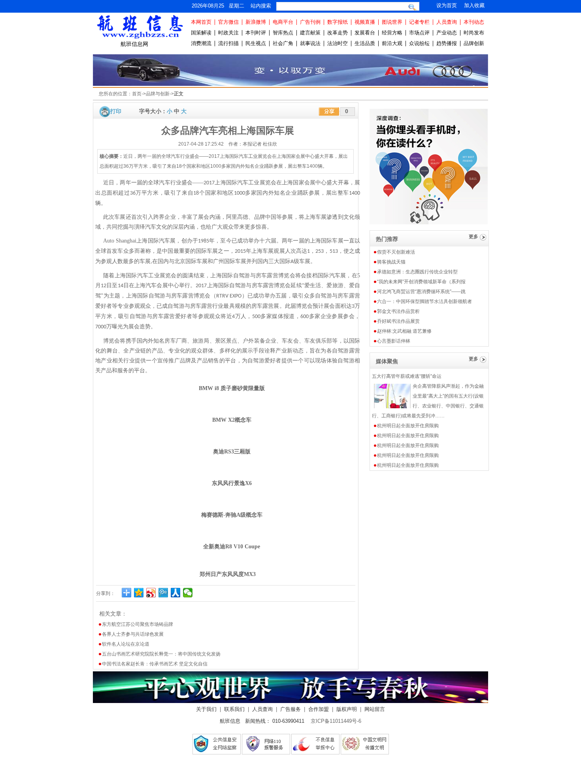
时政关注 (228, 33)
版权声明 (346, 709)
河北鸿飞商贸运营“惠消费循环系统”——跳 (421, 291)
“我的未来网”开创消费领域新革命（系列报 (421, 281)
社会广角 (283, 43)
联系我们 (234, 709)
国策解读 (201, 33)
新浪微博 (255, 22)
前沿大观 (392, 43)
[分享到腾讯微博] (163, 592)
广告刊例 (310, 22)
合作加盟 (318, 709)
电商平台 (283, 22)
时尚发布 (474, 33)
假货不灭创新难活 (396, 252)
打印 (115, 111)
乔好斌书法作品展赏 (398, 321)
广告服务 (290, 709)
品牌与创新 (158, 94)
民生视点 (255, 43)
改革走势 (337, 33)
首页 (136, 94)
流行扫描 (228, 43)
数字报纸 (337, 22)
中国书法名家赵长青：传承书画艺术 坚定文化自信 (155, 664)
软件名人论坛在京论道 (125, 644)
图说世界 (392, 22)
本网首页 (201, 22)
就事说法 (310, 43)
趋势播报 (446, 43)
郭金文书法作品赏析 (398, 311)
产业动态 (446, 33)
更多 (473, 236)
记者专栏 (419, 22)
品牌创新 (474, 43)
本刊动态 (474, 22)
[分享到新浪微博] (151, 592)
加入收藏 (474, 5)
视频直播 (365, 22)
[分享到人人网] (176, 592)
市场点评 (419, 33)
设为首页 (446, 5)
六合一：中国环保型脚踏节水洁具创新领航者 (424, 301)
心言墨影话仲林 (393, 341)
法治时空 (337, 43)
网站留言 (374, 709)
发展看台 (365, 33)
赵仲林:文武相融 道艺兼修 (404, 331)
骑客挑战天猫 (391, 262)
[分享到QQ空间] (139, 592)
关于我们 (206, 709)
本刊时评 (255, 33)
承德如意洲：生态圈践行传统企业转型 (417, 272)
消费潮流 (201, 43)
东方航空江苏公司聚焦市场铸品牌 (137, 624)
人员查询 (446, 22)
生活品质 (365, 43)
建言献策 (310, 33)
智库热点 (283, 33)
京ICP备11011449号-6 (336, 721)
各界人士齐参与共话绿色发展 (133, 634)
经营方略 (392, 33)
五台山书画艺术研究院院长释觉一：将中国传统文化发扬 (161, 654)
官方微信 (228, 22)
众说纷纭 (419, 43)
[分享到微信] (188, 592)
